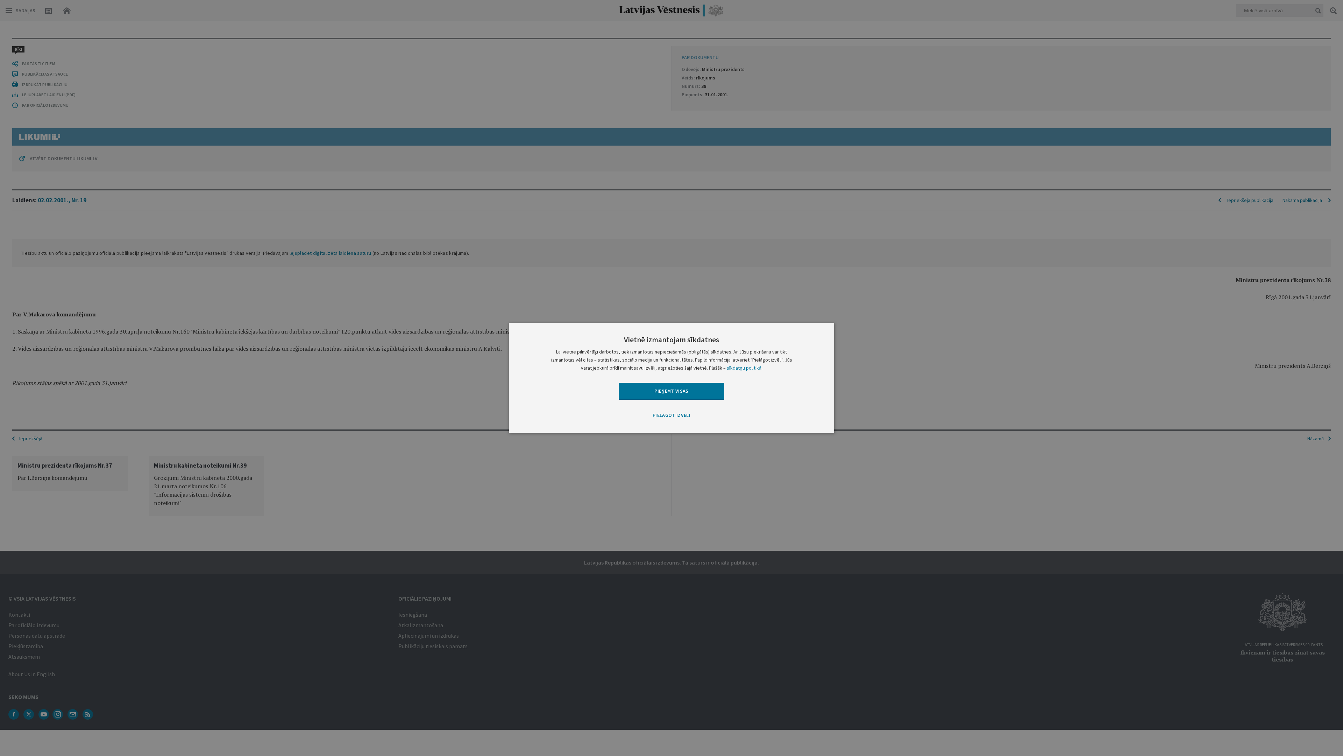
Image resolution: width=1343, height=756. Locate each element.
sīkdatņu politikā (744, 368)
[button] (671, 415)
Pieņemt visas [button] (671, 391)
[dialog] (671, 378)
